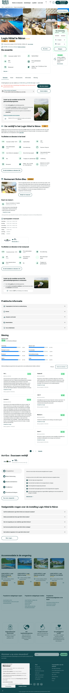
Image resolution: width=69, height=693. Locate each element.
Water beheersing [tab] (10, 476)
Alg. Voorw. (54, 674)
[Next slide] (15, 187)
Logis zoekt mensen (39, 677)
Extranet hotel (38, 668)
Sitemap (53, 678)
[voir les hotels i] (35, 91)
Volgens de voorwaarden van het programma (12, 115)
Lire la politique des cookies (8, 681)
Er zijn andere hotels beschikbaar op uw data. (15, 91)
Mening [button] (36, 77)
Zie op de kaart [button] (30, 44)
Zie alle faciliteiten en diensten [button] (11, 170)
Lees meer (40, 3)
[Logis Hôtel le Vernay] (25, 563)
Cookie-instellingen (56, 672)
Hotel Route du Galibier (51, 604)
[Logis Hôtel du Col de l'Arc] (41, 563)
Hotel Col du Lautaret (50, 605)
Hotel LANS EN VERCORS (30, 606)
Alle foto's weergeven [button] (62, 11)
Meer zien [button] (5, 71)
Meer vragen (9, 538)
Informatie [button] (28, 77)
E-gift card (37, 673)
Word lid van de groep (39, 670)
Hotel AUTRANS (28, 603)
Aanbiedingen (27, 3)
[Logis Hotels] (5, 2)
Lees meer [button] (21, 132)
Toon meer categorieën (8, 498)
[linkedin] (41, 684)
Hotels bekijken (44, 91)
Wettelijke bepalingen (56, 668)
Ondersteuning (55, 676)
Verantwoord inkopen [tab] (11, 492)
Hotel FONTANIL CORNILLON (31, 600)
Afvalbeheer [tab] (9, 487)
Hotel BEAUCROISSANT (30, 607)
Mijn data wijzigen (43, 86)
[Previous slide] (3, 187)
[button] (2, 690)
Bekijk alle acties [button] (29, 496)
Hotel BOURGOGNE (7, 603)
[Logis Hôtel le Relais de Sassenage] (8, 563)
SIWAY (49, 691)
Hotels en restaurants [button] (17, 3)
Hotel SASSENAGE (28, 601)
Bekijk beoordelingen (21, 46)
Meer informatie (60, 63)
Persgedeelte (37, 679)
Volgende (38, 451)
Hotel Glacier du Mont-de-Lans (52, 602)
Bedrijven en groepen (39, 675)
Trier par (52, 366)
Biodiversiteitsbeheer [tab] (11, 481)
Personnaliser (8, 686)
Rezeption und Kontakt (11, 317)
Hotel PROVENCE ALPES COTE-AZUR (11, 601)
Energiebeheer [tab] (10, 471)
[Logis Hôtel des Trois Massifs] (57, 563)
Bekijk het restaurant (25, 194)
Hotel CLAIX (27, 604)
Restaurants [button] (19, 77)
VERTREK (63, 32)
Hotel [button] (11, 77)
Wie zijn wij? (37, 666)
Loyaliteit (34, 3)
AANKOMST (57, 32)
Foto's (53, 680)
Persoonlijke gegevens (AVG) (58, 670)
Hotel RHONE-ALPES (7, 600)
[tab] (7, 192)
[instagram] (38, 684)
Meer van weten (15, 241)
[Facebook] (34, 684)
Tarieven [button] (5, 77)
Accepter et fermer (23, 686)
